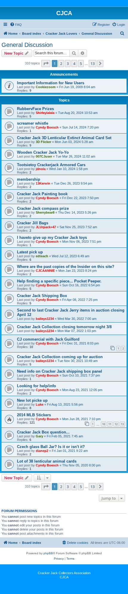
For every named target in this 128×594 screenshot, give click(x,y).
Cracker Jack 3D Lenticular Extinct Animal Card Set (64, 138)
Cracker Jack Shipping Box (42, 295)
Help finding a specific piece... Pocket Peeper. (59, 281)
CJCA (64, 577)
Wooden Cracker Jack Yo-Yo (43, 152)
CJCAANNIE (45, 270)
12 (116, 424)
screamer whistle (32, 123)
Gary (39, 436)
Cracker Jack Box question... (43, 432)
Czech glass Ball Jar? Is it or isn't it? (51, 446)
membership (28, 179)
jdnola (41, 169)
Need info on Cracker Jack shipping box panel (59, 371)
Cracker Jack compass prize (43, 208)
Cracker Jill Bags (32, 223)
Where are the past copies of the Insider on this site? (65, 266)
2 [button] (61, 63)
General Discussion (27, 45)
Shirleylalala (45, 113)
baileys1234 (45, 318)
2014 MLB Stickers (34, 415)
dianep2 (42, 450)
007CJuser (44, 156)
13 (122, 424)
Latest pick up (30, 252)
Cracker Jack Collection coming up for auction (60, 357)
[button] (45, 63)
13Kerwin (43, 183)
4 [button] (74, 63)
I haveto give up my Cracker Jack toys (52, 237)
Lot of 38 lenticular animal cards (47, 461)
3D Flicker (43, 142)
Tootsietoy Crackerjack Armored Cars (51, 165)
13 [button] (92, 63)
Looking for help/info (36, 386)
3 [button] (68, 63)
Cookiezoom (46, 87)
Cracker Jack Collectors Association (64, 573)
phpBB (48, 553)
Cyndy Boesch (47, 127)
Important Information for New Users (50, 83)
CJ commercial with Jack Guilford (48, 339)
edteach (42, 256)
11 (109, 424)
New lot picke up (32, 400)
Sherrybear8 (45, 212)
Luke (39, 404)
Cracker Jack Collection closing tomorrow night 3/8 (64, 327)
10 (103, 424)
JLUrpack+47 (46, 227)
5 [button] (81, 63)
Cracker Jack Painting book (42, 194)
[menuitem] (16, 24)
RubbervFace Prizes (35, 109)
